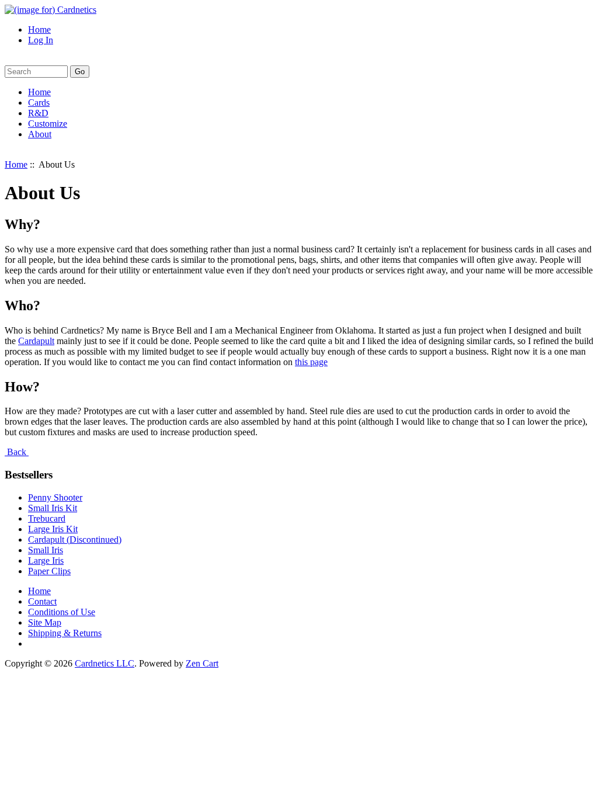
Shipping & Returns (65, 633)
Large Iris (46, 560)
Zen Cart (202, 663)
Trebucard (46, 518)
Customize (47, 124)
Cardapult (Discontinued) (74, 539)
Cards (39, 102)
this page (311, 362)
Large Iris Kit (53, 529)
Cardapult (36, 341)
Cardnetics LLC (104, 663)
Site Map (44, 622)
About (39, 134)
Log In (40, 40)
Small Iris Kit (52, 508)
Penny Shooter (55, 497)
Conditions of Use (61, 612)
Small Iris (45, 550)
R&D (38, 113)
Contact (42, 601)
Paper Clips (49, 571)
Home (39, 29)
